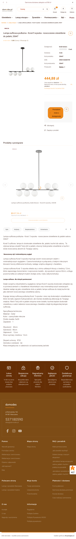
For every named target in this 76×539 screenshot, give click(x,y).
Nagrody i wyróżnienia (9, 517)
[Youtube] (20, 431)
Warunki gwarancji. (8, 447)
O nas (4, 513)
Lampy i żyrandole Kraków (11, 490)
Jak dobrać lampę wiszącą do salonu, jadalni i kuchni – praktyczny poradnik (62, 464)
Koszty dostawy (57, 494)
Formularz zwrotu (8, 451)
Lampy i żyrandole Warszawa (12, 486)
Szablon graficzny (64, 536)
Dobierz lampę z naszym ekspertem (60, 456)
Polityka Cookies (32, 513)
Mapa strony (31, 447)
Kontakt (4, 510)
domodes (3, 22)
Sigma (61, 67)
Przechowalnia (32, 494)
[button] (72, 2)
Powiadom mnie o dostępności (56, 113)
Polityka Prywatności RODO (36, 517)
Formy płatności (58, 486)
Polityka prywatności (34, 521)
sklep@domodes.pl (12, 422)
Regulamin (30, 510)
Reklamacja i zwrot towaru (11, 454)
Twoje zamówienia (33, 486)
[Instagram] (14, 431)
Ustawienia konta (33, 490)
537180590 (14, 419)
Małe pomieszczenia (59, 447)
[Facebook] (7, 431)
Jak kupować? (6, 466)
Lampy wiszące (12, 22)
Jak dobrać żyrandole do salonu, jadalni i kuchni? (60, 472)
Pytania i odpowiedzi (9, 462)
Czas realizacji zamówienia (61, 498)
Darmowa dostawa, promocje (62, 490)
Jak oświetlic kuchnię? (60, 451)
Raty (3, 470)
